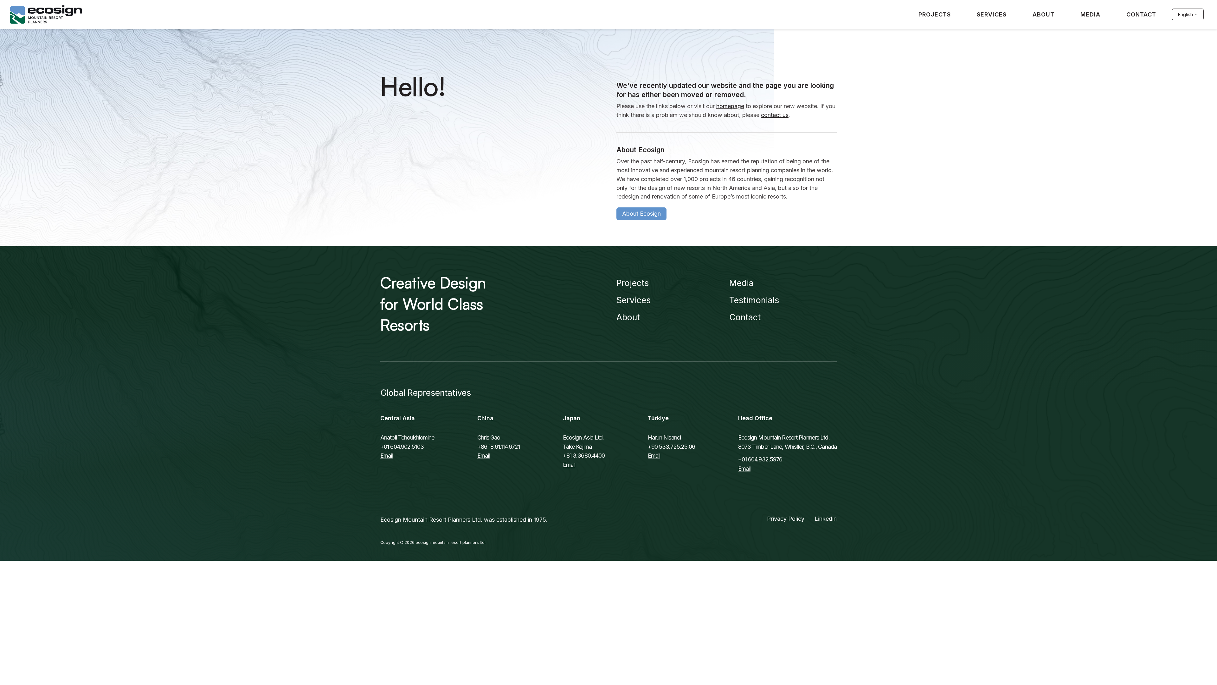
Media (741, 283)
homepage (730, 106)
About (628, 317)
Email (386, 455)
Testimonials (754, 300)
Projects (632, 283)
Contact (745, 317)
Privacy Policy (785, 518)
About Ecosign (641, 213)
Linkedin (826, 518)
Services (633, 300)
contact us (775, 115)
